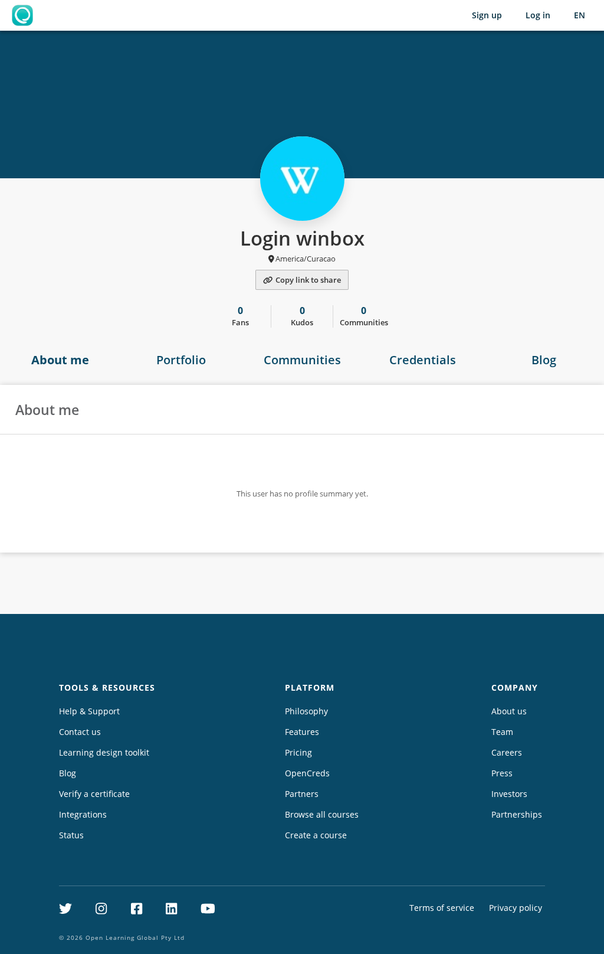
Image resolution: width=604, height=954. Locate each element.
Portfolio (181, 360)
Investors (509, 793)
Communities (302, 360)
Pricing (298, 752)
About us (509, 711)
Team (502, 731)
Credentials (422, 360)
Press (502, 773)
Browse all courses (322, 814)
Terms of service (441, 907)
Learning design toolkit (104, 752)
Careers (506, 752)
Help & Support (89, 711)
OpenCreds (307, 773)
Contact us (80, 731)
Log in (538, 15)
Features (302, 731)
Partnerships (516, 814)
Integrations (83, 814)
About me (60, 360)
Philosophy (306, 711)
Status (71, 835)
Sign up (487, 15)
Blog (543, 360)
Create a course (316, 835)
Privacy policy (515, 907)
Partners (302, 793)
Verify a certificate (94, 793)
